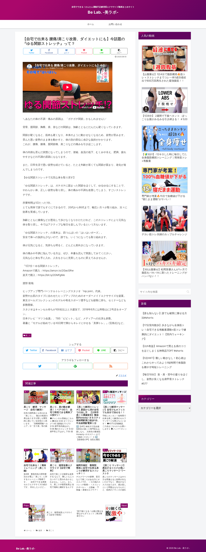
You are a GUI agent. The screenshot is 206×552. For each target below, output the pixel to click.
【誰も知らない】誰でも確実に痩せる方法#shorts (164, 315)
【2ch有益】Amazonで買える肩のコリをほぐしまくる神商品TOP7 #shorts (164, 348)
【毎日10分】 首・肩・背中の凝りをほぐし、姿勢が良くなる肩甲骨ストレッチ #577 (165, 379)
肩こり (28, 335)
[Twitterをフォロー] (40, 366)
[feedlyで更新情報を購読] (75, 366)
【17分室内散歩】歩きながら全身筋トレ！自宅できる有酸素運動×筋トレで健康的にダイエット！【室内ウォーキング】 (164, 332)
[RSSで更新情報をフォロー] (110, 366)
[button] (188, 291)
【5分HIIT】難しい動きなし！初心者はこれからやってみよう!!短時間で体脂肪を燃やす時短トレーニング (164, 363)
